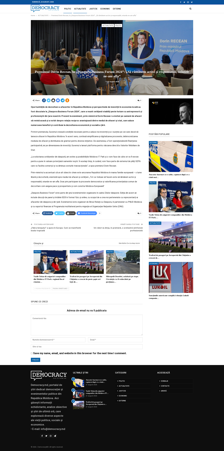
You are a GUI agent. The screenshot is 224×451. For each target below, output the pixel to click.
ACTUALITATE (80, 9)
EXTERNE (117, 9)
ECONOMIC (105, 9)
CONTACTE (165, 386)
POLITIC (67, 9)
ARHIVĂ (164, 391)
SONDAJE (164, 381)
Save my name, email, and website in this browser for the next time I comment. (80, 353)
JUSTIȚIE (93, 9)
